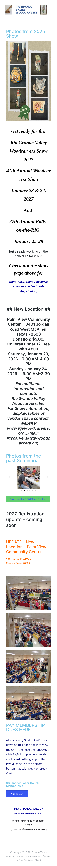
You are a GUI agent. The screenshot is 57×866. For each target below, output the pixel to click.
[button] (9, 477)
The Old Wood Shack (30, 860)
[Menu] (50, 20)
